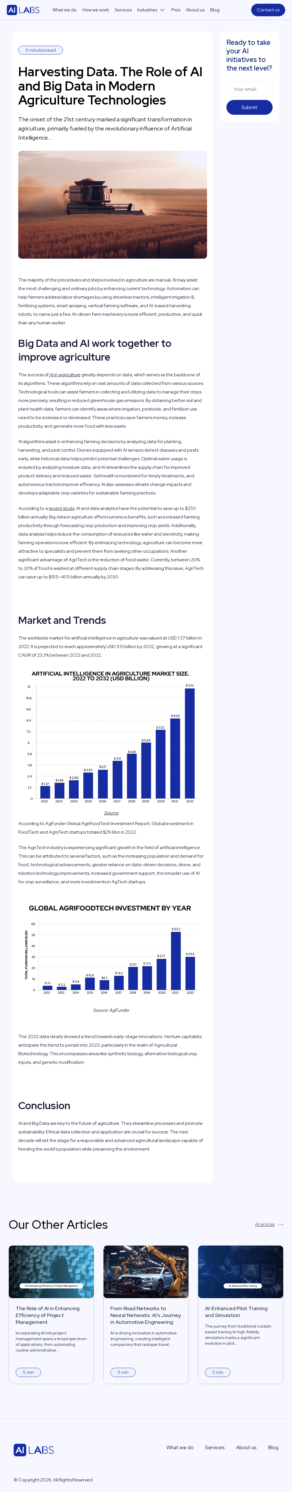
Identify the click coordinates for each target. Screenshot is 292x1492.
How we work (95, 10)
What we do (64, 10)
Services (123, 10)
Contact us (268, 10)
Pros (175, 10)
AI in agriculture (64, 375)
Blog (215, 10)
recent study (61, 508)
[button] (152, 10)
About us (195, 10)
